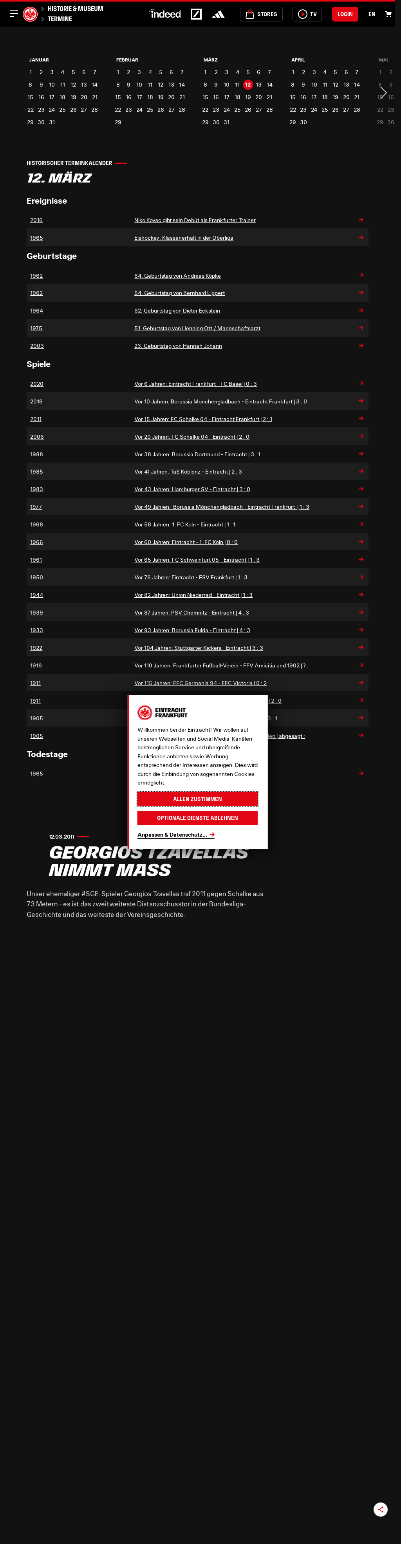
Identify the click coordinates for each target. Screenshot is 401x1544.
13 (84, 84)
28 (94, 109)
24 (52, 109)
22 (30, 109)
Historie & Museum (75, 9)
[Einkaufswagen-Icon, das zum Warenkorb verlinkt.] (388, 14)
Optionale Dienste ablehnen (197, 818)
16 (41, 97)
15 (30, 97)
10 (52, 84)
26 (73, 109)
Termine (60, 19)
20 (84, 97)
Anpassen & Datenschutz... (172, 834)
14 (95, 84)
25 (62, 109)
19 (73, 97)
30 (41, 122)
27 (84, 109)
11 (62, 84)
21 (95, 97)
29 (30, 122)
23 (41, 109)
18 (62, 97)
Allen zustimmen (197, 799)
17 (51, 97)
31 (52, 122)
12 (73, 84)
